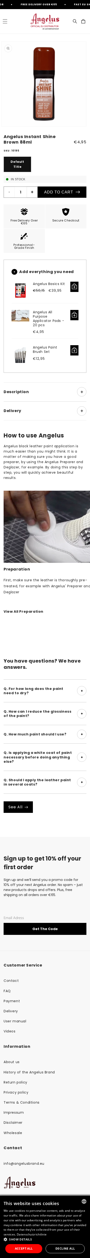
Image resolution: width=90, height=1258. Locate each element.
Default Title (17, 164)
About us (12, 1062)
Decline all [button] (65, 1248)
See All (15, 807)
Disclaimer (13, 1122)
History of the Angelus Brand (29, 1072)
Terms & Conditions (22, 1102)
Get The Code (45, 928)
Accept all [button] (24, 1248)
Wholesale (13, 1132)
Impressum (14, 1112)
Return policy (15, 1082)
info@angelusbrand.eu (24, 1163)
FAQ (7, 991)
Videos (10, 1031)
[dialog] (45, 1226)
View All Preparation (23, 611)
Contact (11, 980)
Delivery (11, 1011)
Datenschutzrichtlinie (32, 1234)
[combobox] (84, 1201)
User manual (15, 1021)
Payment (12, 1001)
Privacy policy (16, 1092)
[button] (5, 21)
